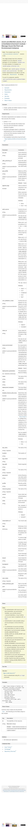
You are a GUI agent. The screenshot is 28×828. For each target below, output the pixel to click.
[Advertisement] (14, 19)
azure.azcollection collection (10, 54)
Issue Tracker (8, 747)
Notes (6, 94)
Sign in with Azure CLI (9, 673)
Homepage (7, 749)
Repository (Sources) (10, 751)
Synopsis (7, 88)
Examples (7, 98)
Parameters (7, 92)
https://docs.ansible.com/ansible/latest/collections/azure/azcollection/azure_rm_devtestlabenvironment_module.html (14, 791)
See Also (7, 96)
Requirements (8, 90)
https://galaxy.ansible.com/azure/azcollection (15, 139)
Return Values (8, 100)
